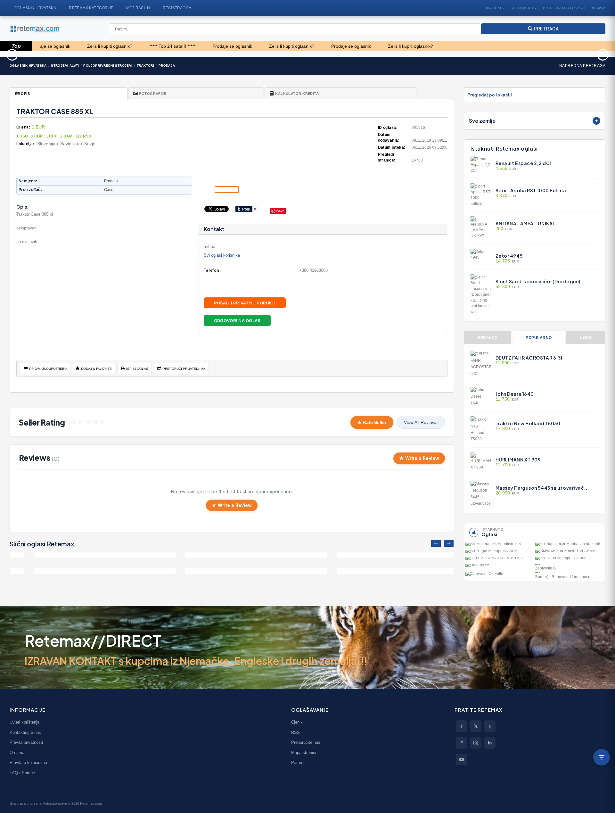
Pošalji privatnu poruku (244, 302)
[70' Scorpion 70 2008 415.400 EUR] (359, 54)
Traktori (145, 65)
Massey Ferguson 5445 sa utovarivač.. (541, 488)
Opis (25, 93)
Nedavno (487, 338)
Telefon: (212, 270)
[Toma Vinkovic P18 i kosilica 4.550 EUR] (232, 555)
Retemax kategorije (91, 8)
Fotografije (152, 93)
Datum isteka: (392, 147)
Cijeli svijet (522, 8)
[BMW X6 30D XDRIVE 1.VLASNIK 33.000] (569, 552)
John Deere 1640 (515, 394)
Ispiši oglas (137, 368)
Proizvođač (30, 189)
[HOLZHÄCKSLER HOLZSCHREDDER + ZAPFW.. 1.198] (569, 567)
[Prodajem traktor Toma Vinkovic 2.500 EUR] (81, 555)
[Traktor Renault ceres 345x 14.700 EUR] (461, 54)
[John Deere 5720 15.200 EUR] (232, 571)
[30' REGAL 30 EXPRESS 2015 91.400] (499, 552)
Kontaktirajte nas (25, 732)
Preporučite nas (305, 742)
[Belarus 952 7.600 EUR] (384, 571)
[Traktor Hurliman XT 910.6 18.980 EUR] (563, 54)
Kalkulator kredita (297, 93)
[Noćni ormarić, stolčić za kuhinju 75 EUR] (153, 54)
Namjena (27, 181)
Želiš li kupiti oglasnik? (75, 46)
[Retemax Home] (34, 29)
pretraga (545, 28)
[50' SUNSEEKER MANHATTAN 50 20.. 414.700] (569, 545)
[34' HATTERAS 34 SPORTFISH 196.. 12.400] (499, 545)
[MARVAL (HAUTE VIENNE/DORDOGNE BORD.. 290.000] (569, 576)
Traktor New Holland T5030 (528, 423)
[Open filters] (601, 757)
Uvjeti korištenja (24, 722)
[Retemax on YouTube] (461, 759)
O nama (17, 752)
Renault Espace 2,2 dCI (523, 163)
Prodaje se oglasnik (198, 46)
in (490, 742)
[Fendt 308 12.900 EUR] (384, 555)
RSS (295, 732)
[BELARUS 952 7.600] (499, 566)
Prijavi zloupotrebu (48, 368)
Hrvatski (493, 8)
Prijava (598, 8)
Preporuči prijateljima (184, 368)
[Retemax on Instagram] (475, 743)
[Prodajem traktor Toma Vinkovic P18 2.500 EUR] (81, 571)
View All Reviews (421, 422)
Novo (586, 338)
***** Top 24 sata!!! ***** (138, 46)
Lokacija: (25, 144)
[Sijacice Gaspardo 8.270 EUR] (51, 54)
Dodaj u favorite (96, 368)
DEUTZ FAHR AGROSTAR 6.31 (529, 358)
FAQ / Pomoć (22, 772)
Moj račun (138, 8)
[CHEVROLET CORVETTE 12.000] (499, 575)
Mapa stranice (304, 752)
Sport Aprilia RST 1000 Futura (531, 190)
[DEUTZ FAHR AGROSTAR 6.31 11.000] (499, 559)
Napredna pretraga (582, 65)
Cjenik (297, 722)
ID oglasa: (388, 127)
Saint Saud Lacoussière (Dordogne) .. (540, 281)
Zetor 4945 (509, 256)
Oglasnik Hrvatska (35, 8)
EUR (506, 168)
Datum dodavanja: (389, 137)
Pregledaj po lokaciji (564, 8)
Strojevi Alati (65, 65)
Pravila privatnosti (26, 742)
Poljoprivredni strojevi (107, 65)
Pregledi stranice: (387, 157)
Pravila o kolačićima (28, 762)
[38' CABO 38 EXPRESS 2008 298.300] (569, 559)
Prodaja (167, 65)
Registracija (177, 8)
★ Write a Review (419, 458)
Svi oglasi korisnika (222, 255)
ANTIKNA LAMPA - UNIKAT (525, 223)
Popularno (539, 338)
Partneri (298, 762)
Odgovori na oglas (237, 320)
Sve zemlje (482, 120)
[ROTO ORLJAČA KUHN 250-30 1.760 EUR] (256, 54)
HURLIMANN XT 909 (518, 459)
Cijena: (23, 127)
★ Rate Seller (371, 422)
